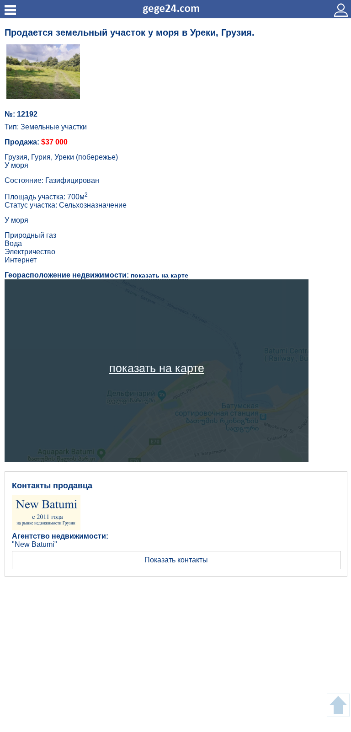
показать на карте (159, 275)
